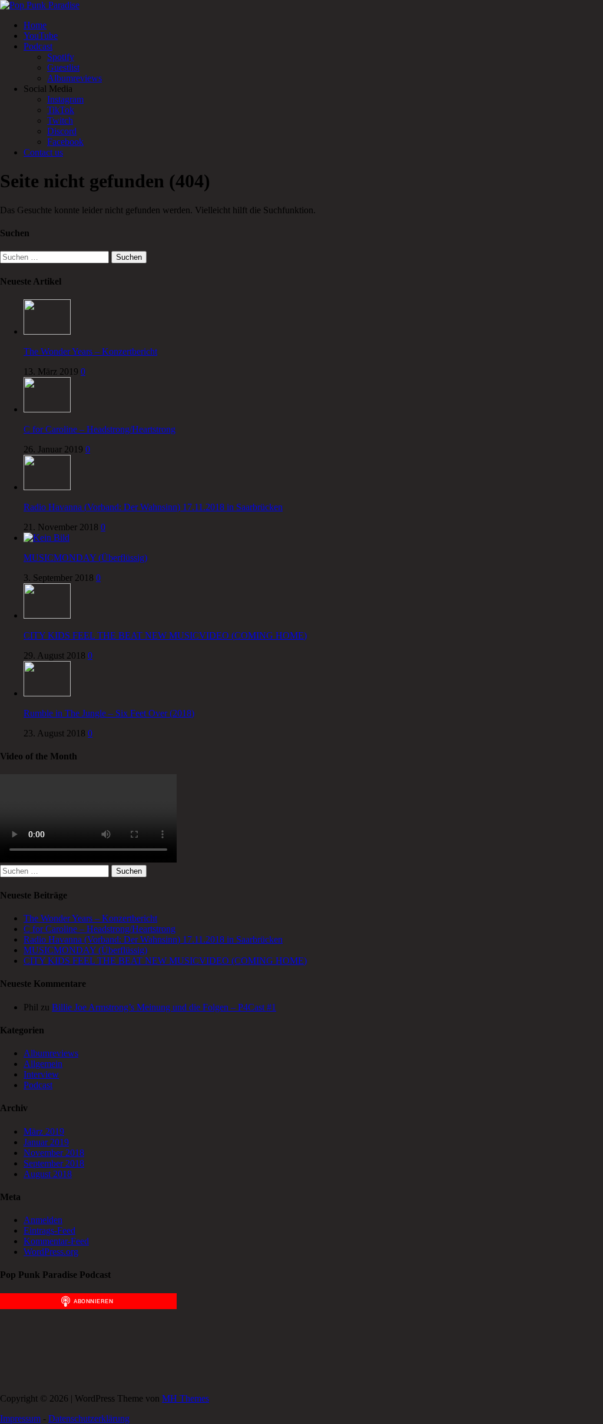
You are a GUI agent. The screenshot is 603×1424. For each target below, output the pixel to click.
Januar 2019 (46, 1142)
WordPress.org (51, 1252)
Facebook (65, 142)
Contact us (43, 152)
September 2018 (54, 1163)
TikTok (60, 110)
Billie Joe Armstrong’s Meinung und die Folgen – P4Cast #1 (164, 1007)
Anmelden (43, 1220)
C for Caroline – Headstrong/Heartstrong (99, 429)
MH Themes (185, 1398)
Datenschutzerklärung (89, 1418)
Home (35, 25)
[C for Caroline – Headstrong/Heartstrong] (47, 409)
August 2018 (48, 1174)
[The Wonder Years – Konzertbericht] (47, 331)
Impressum (20, 1418)
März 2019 (44, 1131)
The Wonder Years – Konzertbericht (90, 351)
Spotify (60, 57)
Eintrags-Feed (49, 1230)
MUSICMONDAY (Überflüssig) (85, 558)
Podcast (38, 46)
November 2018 (54, 1153)
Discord (62, 131)
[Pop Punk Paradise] (39, 5)
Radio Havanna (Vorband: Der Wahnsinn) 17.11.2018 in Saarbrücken (153, 507)
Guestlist (63, 67)
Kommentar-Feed (56, 1241)
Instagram (65, 99)
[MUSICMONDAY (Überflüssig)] (46, 538)
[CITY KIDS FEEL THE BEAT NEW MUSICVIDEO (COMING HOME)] (47, 615)
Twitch (60, 120)
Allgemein (43, 1064)
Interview (41, 1074)
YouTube (41, 36)
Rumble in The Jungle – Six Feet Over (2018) (109, 713)
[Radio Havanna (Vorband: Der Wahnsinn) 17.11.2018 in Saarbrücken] (47, 487)
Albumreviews (74, 78)
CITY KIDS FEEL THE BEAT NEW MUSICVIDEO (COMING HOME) (165, 635)
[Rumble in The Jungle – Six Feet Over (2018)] (47, 693)
